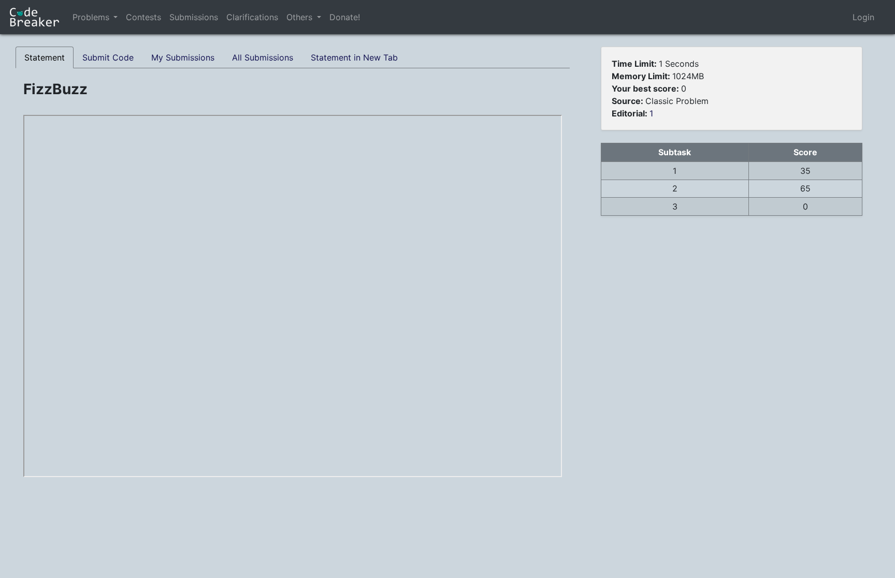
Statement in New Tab (354, 57)
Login (863, 17)
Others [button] (300, 17)
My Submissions (182, 57)
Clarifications (252, 17)
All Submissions (262, 57)
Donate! (344, 17)
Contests (143, 17)
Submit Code (108, 57)
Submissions (193, 17)
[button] (115, 17)
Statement (44, 57)
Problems (91, 17)
